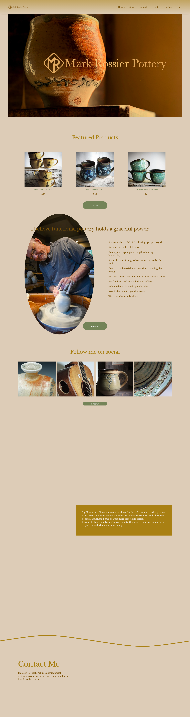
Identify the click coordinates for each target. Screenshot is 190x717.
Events (155, 7)
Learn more (95, 326)
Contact (168, 7)
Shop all (95, 205)
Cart (179, 7)
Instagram (95, 404)
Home (121, 7)
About (143, 7)
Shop (132, 7)
